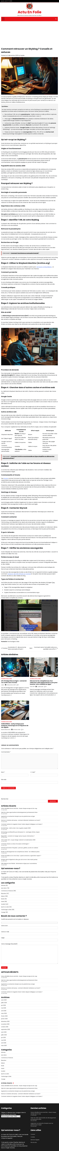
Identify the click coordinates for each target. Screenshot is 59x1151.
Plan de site (34, 1142)
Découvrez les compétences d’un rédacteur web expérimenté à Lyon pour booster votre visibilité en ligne (44, 682)
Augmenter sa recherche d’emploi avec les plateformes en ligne (18, 816)
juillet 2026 (4, 1002)
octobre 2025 (4, 1027)
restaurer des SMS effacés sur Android (19, 574)
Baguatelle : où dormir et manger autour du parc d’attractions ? (17, 836)
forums (6, 478)
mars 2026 (4, 1013)
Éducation (3, 893)
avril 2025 (3, 1043)
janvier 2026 (4, 1018)
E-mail (33, 772)
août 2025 (3, 1032)
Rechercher (4, 799)
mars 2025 (4, 1045)
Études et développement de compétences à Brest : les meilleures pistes (20, 851)
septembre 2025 (5, 1029)
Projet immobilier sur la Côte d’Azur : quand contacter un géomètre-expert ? (21, 855)
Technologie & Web (13, 641)
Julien (2, 685)
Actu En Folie (29, 12)
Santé (2, 901)
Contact (33, 1134)
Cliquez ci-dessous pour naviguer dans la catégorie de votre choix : (13, 1113)
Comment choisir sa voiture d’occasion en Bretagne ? (15, 844)
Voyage (3, 912)
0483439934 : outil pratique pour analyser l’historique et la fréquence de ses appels (14, 725)
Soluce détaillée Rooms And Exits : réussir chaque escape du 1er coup (19, 808)
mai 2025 (3, 1040)
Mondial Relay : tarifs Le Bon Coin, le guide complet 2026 (16, 828)
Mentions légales (35, 1139)
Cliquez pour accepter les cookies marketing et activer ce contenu (29, 615)
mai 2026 (3, 1008)
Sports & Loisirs (5, 907)
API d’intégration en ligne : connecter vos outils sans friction (14, 681)
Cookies (33, 1137)
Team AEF (32, 686)
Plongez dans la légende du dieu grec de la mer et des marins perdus (19, 859)
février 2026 (4, 1016)
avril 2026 (3, 1010)
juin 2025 (3, 1037)
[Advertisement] (29, 32)
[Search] (56, 19)
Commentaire (6, 752)
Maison (3, 896)
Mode (2, 899)
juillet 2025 (4, 1035)
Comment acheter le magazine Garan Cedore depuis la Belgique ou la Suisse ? (21, 824)
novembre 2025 (5, 1024)
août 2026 (4, 1000)
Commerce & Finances (7, 891)
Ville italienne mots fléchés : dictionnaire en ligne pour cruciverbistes (19, 863)
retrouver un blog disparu (44, 267)
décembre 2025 (5, 1021)
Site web (3, 779)
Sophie (22, 55)
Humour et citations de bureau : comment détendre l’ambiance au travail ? (20, 820)
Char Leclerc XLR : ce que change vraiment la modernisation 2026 (18, 840)
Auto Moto (4, 888)
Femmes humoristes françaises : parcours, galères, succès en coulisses (19, 847)
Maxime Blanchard (5, 729)
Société (3, 904)
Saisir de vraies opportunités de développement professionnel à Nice (19, 812)
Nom (3, 772)
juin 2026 (3, 1005)
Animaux (3, 885)
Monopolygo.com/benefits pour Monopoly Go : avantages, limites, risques (20, 832)
